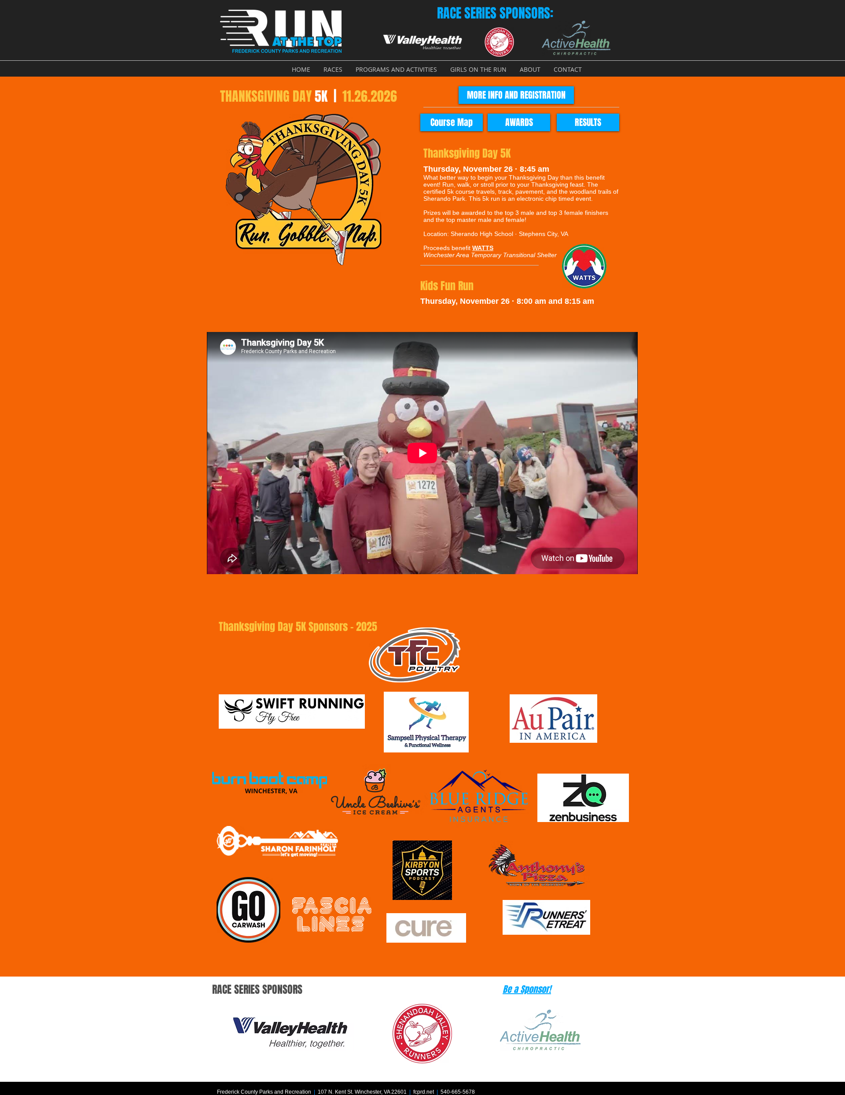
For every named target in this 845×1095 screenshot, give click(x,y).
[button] (333, 69)
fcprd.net (423, 1092)
